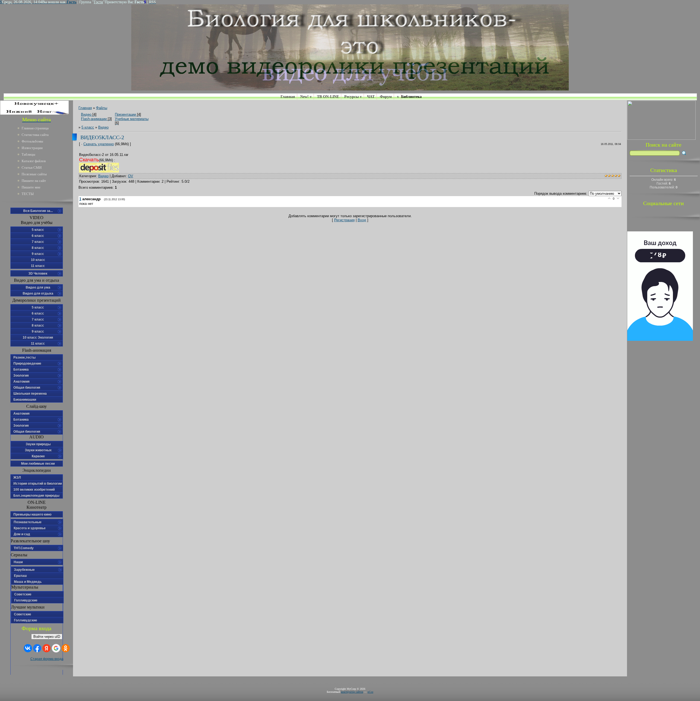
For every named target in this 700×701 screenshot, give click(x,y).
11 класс (38, 266)
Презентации (125, 114)
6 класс (38, 236)
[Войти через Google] (56, 648)
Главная (288, 97)
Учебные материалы (131, 119)
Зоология (21, 375)
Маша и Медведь (28, 582)
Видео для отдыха (38, 293)
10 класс (38, 260)
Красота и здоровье (30, 528)
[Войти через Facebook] (37, 648)
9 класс (38, 254)
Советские (22, 594)
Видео (86, 114)
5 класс (38, 230)
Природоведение (27, 363)
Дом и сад (22, 534)
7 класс (38, 242)
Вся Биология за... (38, 211)
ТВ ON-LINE (328, 97)
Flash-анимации (94, 119)
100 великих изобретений (34, 489)
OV (130, 176)
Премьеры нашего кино (32, 514)
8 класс (38, 248)
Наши (18, 562)
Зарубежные (24, 570)
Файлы (114, 115)
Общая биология (26, 387)
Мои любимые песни (38, 464)
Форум (386, 97)
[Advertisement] (663, 423)
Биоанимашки (24, 400)
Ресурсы (351, 97)
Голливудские (25, 600)
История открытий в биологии (37, 483)
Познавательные (28, 522)
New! (304, 97)
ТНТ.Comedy (24, 548)
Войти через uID (46, 637)
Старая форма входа (46, 659)
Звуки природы (38, 444)
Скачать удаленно (98, 144)
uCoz (370, 691)
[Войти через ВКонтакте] (28, 648)
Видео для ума (38, 287)
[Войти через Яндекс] (46, 648)
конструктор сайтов (352, 691)
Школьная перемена (30, 393)
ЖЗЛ (17, 477)
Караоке (38, 456)
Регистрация (344, 220)
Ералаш (20, 576)
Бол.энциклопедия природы (36, 496)
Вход (362, 220)
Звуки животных (38, 450)
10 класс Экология (38, 337)
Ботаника (21, 369)
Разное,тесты (24, 357)
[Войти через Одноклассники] (66, 648)
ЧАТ (371, 97)
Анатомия (21, 381)
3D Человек (37, 273)
